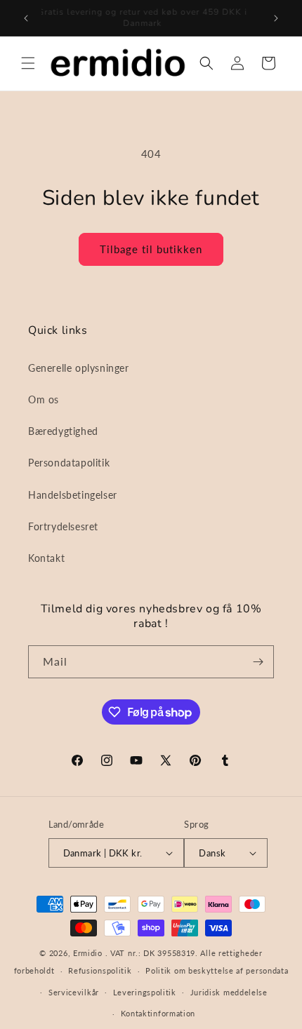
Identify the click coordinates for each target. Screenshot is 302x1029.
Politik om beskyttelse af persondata (216, 970)
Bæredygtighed (63, 431)
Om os (43, 399)
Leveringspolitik (144, 992)
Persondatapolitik (69, 463)
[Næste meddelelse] (276, 18)
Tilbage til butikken (151, 249)
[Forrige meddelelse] (26, 18)
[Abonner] (257, 661)
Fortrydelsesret (63, 526)
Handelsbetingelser (72, 495)
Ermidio (88, 952)
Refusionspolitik (99, 970)
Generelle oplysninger (78, 368)
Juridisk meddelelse (229, 992)
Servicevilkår (73, 992)
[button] (28, 63)
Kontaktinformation (158, 1013)
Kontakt (46, 558)
